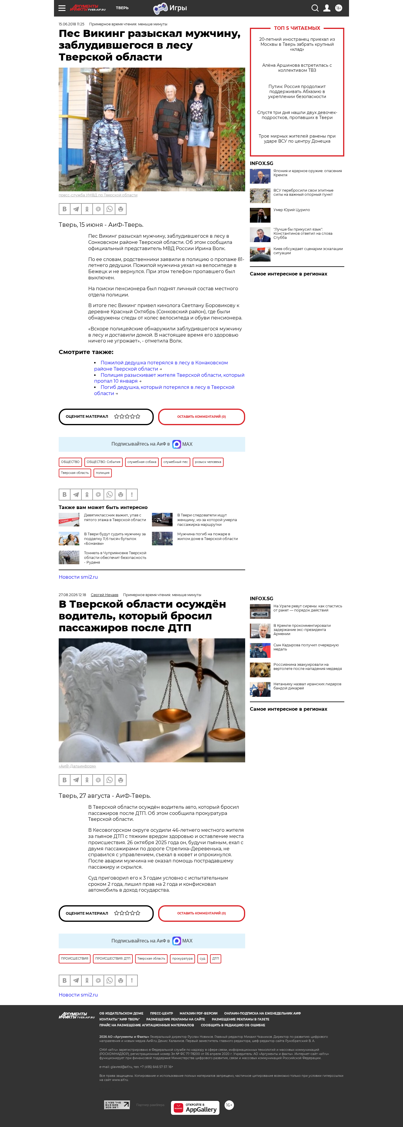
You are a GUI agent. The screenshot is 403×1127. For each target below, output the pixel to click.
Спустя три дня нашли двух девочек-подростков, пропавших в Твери (297, 115)
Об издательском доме (121, 1013)
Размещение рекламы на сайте (175, 1019)
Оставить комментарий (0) (201, 417)
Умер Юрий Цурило (291, 210)
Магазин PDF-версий (198, 1013)
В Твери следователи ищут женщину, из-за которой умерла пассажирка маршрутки (207, 520)
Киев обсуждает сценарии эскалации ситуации (308, 251)
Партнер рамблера (150, 1105)
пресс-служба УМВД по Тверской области (98, 195)
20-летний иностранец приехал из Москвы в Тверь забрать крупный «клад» (297, 44)
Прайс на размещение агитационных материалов (146, 1025)
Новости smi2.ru (78, 577)
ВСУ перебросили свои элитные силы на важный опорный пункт (303, 192)
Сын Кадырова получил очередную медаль (306, 647)
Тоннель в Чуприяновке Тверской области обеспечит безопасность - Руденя (115, 558)
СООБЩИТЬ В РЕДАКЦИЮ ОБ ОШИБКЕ (233, 1025)
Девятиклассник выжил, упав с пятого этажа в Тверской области (115, 517)
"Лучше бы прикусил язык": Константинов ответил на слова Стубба (302, 233)
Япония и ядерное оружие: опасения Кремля (307, 173)
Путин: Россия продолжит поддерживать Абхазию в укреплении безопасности (297, 91)
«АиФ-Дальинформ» (77, 766)
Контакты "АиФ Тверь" (119, 1019)
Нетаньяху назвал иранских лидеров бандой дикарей (307, 686)
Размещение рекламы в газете (240, 1019)
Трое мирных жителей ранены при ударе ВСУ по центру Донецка (297, 139)
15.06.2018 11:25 (71, 24)
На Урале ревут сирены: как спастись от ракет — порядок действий (307, 608)
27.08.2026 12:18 (72, 595)
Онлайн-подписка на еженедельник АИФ (262, 1013)
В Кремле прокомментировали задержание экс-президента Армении (302, 630)
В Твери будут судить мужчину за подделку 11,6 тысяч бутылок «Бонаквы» (115, 539)
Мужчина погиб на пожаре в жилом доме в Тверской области (207, 536)
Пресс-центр (161, 1013)
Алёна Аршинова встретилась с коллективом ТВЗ (297, 68)
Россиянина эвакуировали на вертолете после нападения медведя (307, 667)
